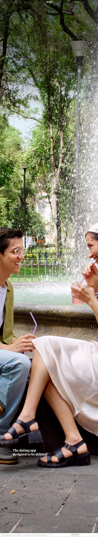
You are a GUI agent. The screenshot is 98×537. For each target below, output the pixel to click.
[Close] (96, 535)
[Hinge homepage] (49, 2)
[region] (49, 535)
